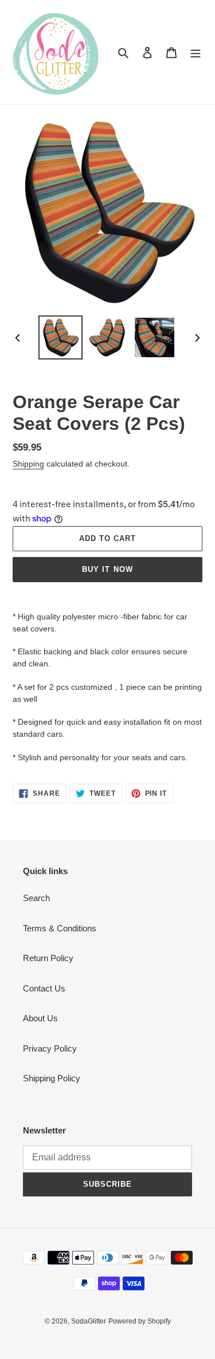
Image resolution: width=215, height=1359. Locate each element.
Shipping (28, 463)
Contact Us (44, 988)
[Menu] (195, 52)
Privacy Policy (50, 1048)
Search (36, 898)
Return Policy (48, 958)
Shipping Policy (51, 1078)
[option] (60, 337)
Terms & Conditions (59, 928)
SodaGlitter (88, 1321)
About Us (40, 1018)
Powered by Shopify (139, 1321)
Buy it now (107, 569)
